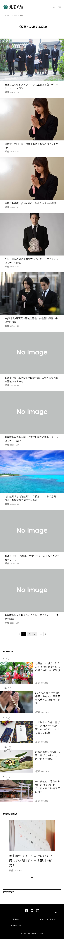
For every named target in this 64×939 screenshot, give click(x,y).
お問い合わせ (16, 925)
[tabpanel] (32, 845)
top (56, 912)
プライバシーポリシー (48, 919)
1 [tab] (32, 877)
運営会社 (16, 919)
